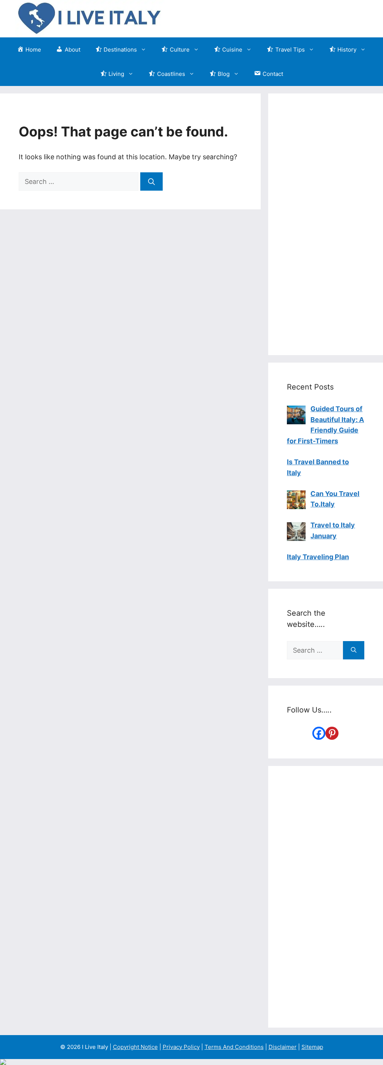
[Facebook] (318, 733)
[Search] (151, 181)
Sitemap (312, 1046)
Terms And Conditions (234, 1046)
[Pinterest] (331, 733)
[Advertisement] (325, 224)
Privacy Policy (181, 1046)
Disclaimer (283, 1046)
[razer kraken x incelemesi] (191, 1062)
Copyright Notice (135, 1046)
